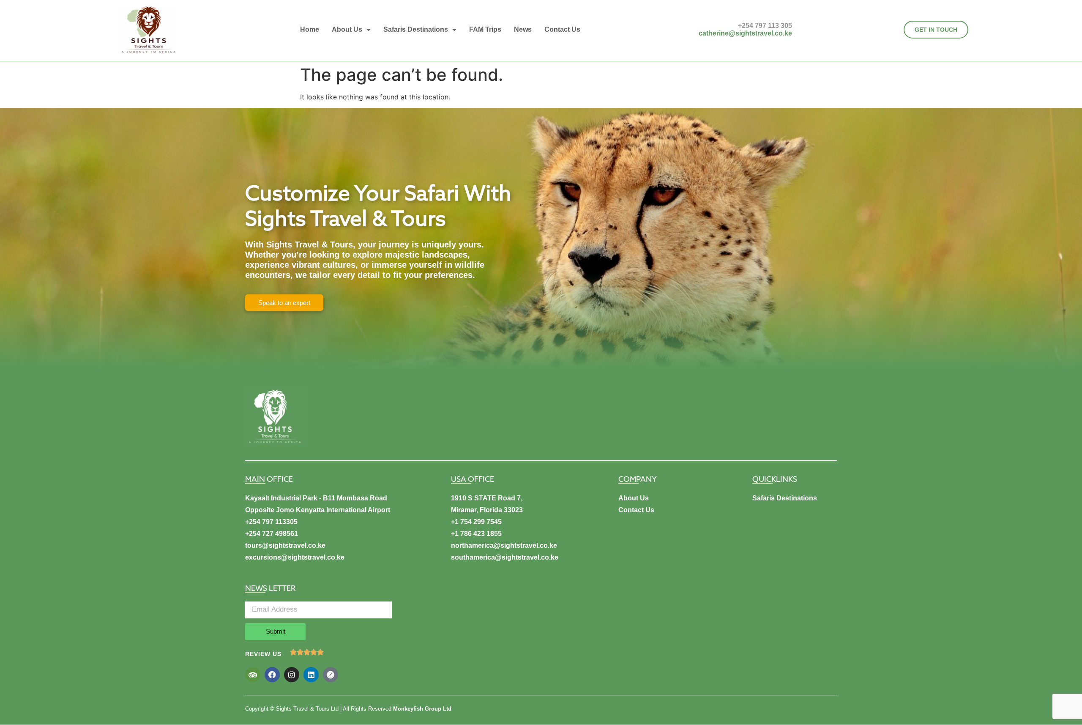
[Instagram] (291, 674)
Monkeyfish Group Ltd (422, 709)
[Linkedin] (311, 674)
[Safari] (330, 674)
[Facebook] (272, 674)
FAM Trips (485, 29)
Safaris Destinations (415, 29)
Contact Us (562, 29)
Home (309, 29)
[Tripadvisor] (252, 674)
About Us (347, 29)
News (523, 29)
